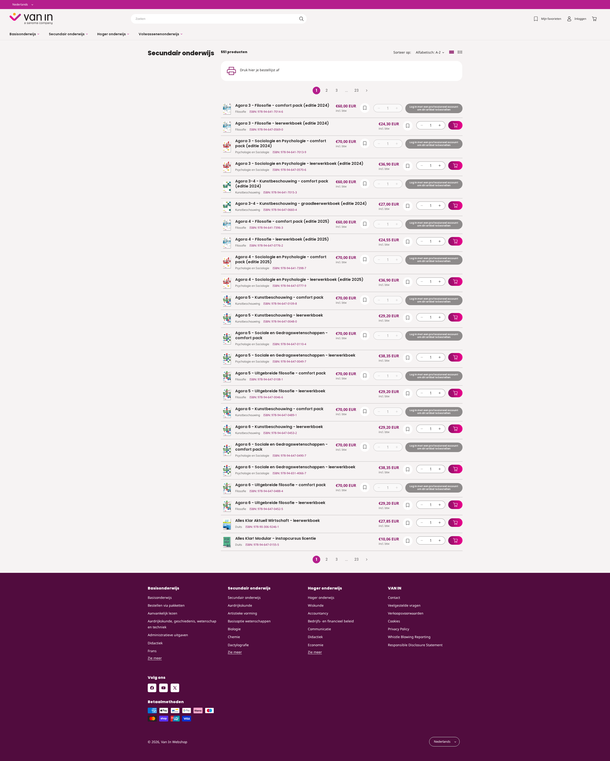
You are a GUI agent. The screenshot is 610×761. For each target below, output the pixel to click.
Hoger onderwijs (321, 597)
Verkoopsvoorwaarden (405, 613)
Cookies (394, 621)
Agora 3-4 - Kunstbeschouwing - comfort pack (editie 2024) (281, 184)
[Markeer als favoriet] (364, 108)
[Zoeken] (301, 19)
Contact (394, 597)
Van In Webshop (174, 742)
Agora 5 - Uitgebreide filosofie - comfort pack (280, 373)
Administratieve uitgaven (168, 635)
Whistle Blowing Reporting (409, 637)
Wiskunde (316, 605)
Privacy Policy (398, 629)
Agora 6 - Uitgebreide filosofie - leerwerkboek (280, 502)
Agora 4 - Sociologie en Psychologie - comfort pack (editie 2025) (280, 260)
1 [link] (316, 90)
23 (356, 90)
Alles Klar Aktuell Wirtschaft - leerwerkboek (277, 520)
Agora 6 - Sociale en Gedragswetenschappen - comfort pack (281, 447)
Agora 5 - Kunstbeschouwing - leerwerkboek (279, 315)
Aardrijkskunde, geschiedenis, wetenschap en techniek (182, 624)
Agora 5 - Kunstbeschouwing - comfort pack (279, 297)
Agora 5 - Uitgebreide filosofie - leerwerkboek (280, 391)
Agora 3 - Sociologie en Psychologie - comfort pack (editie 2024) (280, 144)
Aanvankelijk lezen (162, 613)
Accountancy (318, 613)
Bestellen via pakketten (166, 605)
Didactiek (155, 643)
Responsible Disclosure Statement (415, 645)
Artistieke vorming (242, 613)
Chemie (234, 637)
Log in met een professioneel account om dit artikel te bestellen (433, 108)
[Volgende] (366, 90)
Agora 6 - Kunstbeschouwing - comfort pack (279, 409)
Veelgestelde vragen (404, 605)
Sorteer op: (402, 52)
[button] (24, 34)
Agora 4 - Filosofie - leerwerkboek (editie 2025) (282, 239)
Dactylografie (238, 645)
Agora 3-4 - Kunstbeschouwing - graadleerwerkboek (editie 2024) (301, 203)
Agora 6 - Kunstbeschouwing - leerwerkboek (279, 426)
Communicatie (319, 629)
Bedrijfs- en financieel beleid (331, 621)
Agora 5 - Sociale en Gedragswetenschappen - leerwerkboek (295, 355)
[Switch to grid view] (460, 52)
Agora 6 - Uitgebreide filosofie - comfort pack (280, 485)
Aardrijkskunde (240, 605)
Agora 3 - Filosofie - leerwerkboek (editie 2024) (282, 123)
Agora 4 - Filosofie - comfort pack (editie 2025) (282, 221)
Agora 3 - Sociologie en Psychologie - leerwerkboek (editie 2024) (299, 163)
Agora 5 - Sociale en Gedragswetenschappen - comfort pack (281, 336)
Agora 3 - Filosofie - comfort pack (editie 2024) (282, 105)
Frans (152, 651)
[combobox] (219, 19)
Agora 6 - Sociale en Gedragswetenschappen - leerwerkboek (295, 467)
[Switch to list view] (451, 52)
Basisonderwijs (160, 597)
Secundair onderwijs (244, 597)
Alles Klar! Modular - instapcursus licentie (275, 538)
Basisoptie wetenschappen (249, 621)
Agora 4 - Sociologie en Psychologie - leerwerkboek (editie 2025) (299, 279)
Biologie (234, 629)
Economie (315, 645)
